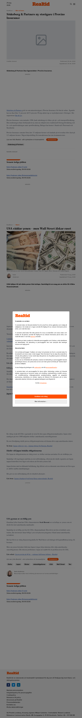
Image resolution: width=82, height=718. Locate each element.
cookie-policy (37, 367)
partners (33, 336)
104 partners (43, 383)
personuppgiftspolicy (51, 367)
